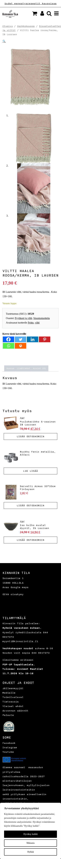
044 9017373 (41, 653)
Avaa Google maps (15, 587)
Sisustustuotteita (41, 318)
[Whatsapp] (8, 346)
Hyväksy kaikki (30, 834)
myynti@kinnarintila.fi (20, 641)
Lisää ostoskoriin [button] (30, 436)
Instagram (9, 747)
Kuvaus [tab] (10, 368)
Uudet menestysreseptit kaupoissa (31, 3)
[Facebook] (8, 339)
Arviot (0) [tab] (39, 368)
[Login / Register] (41, 14)
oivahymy (17, 594)
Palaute (8, 715)
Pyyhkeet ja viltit (23, 318)
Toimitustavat (13, 697)
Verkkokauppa (26, 26)
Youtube (8, 752)
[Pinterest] (44, 339)
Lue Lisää (30, 471)
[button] (34, 13)
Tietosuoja (10, 702)
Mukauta (30, 843)
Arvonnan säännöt (15, 711)
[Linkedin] (32, 339)
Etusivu (7, 26)
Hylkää (30, 852)
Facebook (8, 743)
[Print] (20, 346)
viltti (37, 322)
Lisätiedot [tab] (23, 368)
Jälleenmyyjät (13, 688)
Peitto (31, 322)
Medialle (8, 693)
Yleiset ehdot (13, 706)
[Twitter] (20, 339)
